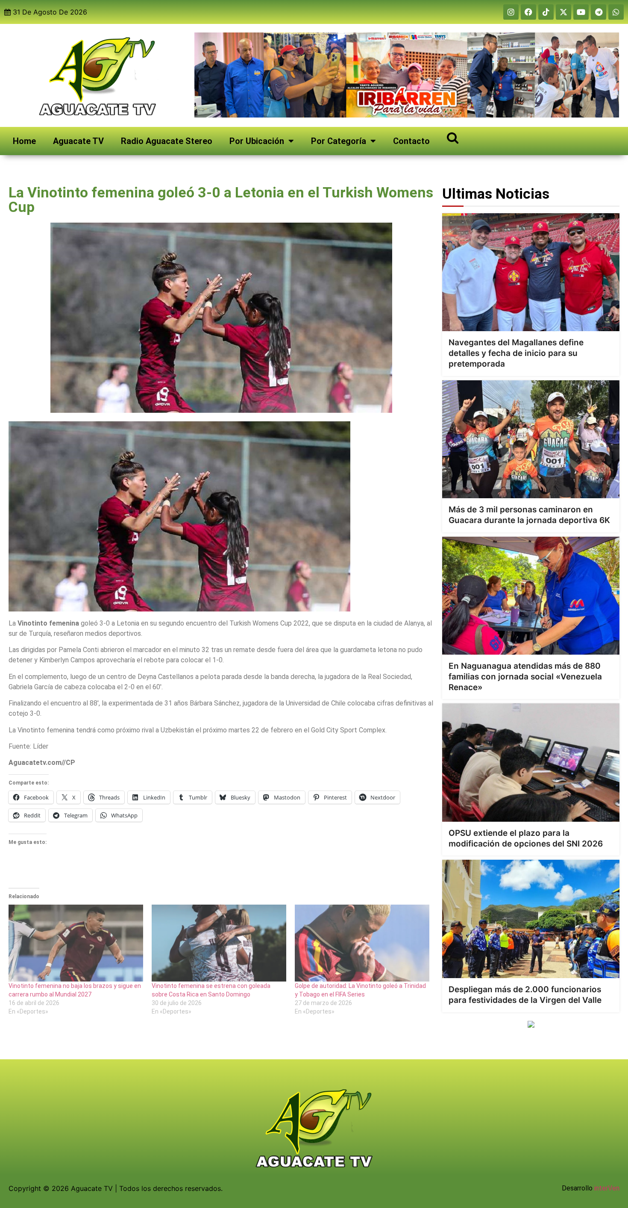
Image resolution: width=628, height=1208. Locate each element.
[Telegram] (598, 12)
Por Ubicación (256, 141)
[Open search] (452, 137)
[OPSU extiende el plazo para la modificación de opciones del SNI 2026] (530, 762)
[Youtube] (581, 12)
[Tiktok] (546, 12)
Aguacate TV (78, 141)
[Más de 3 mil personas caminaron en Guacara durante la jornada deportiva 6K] (530, 439)
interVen (606, 1188)
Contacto (411, 141)
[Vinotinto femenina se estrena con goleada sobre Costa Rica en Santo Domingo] (219, 943)
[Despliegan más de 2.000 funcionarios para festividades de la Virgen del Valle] (530, 919)
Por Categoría (338, 141)
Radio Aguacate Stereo (166, 141)
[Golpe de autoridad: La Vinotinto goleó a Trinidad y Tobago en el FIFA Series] (362, 943)
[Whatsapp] (616, 12)
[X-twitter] (563, 12)
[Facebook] (528, 12)
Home (24, 141)
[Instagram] (511, 12)
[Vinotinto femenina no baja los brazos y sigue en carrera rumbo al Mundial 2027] (76, 943)
